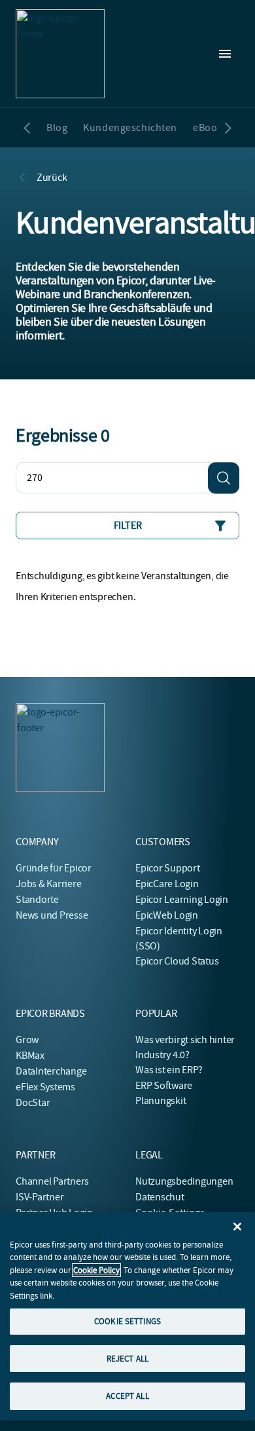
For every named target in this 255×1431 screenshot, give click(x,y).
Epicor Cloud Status (176, 961)
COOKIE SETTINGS (127, 1321)
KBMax (30, 1055)
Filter (128, 525)
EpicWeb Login (166, 915)
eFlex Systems (45, 1087)
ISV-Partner (39, 1197)
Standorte (37, 899)
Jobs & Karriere (48, 883)
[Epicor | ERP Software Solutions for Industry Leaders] (60, 53)
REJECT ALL (127, 1358)
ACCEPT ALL (127, 1396)
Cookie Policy (96, 1270)
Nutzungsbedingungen (184, 1181)
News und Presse (52, 915)
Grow (27, 1039)
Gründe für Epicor (54, 868)
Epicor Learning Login (181, 899)
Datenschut (159, 1197)
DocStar (33, 1102)
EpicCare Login (167, 883)
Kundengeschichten (130, 127)
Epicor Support (167, 868)
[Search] (223, 477)
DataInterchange (51, 1071)
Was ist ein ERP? (169, 1070)
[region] (127, 1316)
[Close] (237, 1226)
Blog (56, 127)
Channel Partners (52, 1181)
